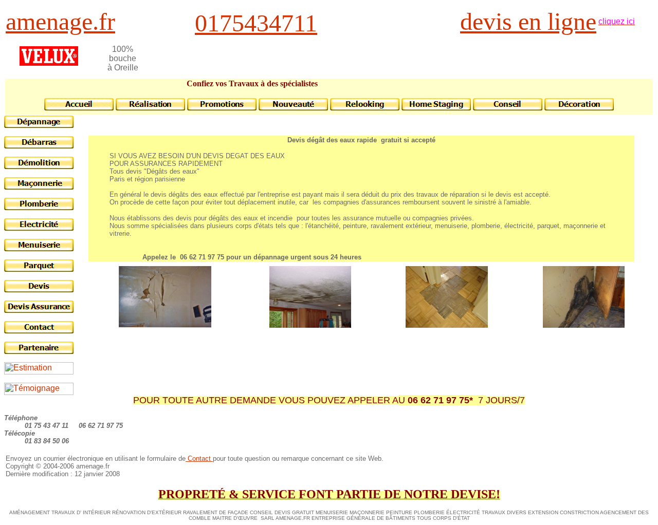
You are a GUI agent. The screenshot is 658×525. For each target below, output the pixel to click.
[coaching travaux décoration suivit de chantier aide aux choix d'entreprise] (293, 107)
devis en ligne (528, 21)
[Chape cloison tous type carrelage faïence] (39, 186)
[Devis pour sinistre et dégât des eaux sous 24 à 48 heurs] (39, 310)
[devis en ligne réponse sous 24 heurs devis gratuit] (39, 289)
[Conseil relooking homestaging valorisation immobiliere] (364, 107)
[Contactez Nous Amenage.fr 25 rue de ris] (39, 330)
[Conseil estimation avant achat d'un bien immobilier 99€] (39, 371)
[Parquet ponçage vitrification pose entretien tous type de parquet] (39, 269)
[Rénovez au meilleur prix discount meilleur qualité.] (222, 107)
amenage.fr (60, 21)
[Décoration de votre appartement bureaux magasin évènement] (579, 107)
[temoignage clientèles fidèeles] (39, 392)
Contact (199, 458)
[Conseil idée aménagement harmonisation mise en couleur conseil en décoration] (507, 107)
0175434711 (256, 22)
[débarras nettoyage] (39, 145)
